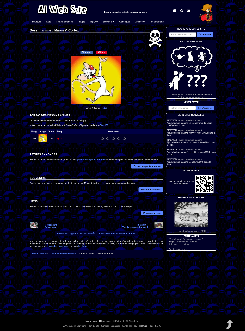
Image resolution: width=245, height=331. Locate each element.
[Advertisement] (96, 289)
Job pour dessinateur (179, 244)
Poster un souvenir (150, 189)
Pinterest (119, 321)
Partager (87, 52)
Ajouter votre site (177, 249)
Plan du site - (94, 326)
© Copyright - (80, 326)
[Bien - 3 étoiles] (113, 139)
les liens (82, 246)
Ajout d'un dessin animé (190, 120)
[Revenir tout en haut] (228, 326)
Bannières (115, 326)
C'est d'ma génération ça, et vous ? (186, 239)
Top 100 (94, 21)
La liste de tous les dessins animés (117, 233)
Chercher (206, 34)
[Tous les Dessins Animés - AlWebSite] (63, 14)
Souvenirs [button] (108, 21)
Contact (105, 326)
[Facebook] (174, 11)
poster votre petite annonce (91, 159)
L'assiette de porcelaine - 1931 (191, 231)
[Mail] (188, 11)
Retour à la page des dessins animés (76, 233)
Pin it (102, 52)
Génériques (124, 21)
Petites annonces (64, 21)
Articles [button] (139, 21)
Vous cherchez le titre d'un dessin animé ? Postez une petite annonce (191, 95)
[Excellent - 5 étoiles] (124, 139)
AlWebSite (68, 326)
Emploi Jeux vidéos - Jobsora (183, 241)
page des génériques (58, 246)
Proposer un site (151, 213)
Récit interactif (157, 21)
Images (81, 21)
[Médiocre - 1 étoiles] (102, 139)
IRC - (136, 326)
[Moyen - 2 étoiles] (107, 139)
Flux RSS (154, 326)
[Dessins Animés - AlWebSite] (206, 24)
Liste (48, 21)
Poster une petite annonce (147, 166)
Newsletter (133, 321)
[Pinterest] (181, 11)
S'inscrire (206, 108)
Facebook (105, 321)
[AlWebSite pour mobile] (204, 192)
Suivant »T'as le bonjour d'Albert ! (135, 226)
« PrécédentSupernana (51, 226)
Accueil (37, 21)
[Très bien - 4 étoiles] (119, 139)
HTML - (143, 326)
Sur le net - (127, 326)
